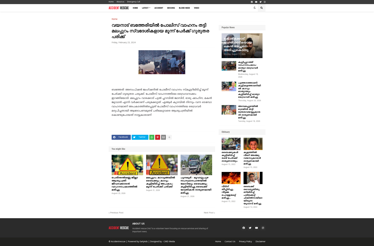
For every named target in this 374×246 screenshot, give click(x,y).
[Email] (163, 137)
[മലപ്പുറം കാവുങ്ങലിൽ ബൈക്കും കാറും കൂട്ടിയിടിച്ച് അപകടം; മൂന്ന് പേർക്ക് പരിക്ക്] (162, 165)
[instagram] (264, 2)
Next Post (209, 213)
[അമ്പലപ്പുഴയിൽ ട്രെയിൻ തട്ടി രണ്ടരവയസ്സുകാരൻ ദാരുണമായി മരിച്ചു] (229, 110)
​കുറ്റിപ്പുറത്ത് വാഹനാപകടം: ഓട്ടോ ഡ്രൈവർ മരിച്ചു (248, 66)
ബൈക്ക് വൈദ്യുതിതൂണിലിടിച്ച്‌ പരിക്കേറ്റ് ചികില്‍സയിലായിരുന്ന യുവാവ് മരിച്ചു (253, 195)
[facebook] (252, 2)
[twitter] (261, 2)
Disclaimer (260, 241)
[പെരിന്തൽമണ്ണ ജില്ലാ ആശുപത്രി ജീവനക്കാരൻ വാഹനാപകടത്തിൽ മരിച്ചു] (127, 165)
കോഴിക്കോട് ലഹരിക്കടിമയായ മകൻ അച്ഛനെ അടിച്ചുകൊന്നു (238, 44)
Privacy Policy (245, 241)
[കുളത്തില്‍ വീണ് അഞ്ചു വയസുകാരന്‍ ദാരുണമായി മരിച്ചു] (253, 144)
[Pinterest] (157, 137)
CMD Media (169, 241)
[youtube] (256, 2)
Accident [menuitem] (158, 8)
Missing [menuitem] (171, 8)
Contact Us (230, 241)
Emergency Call (133, 2)
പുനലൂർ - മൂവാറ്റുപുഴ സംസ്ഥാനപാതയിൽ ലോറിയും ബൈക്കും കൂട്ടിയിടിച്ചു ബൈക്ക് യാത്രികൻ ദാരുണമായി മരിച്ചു (196, 185)
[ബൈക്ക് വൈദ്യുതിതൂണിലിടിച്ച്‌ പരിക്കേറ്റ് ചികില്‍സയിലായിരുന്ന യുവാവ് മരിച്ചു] (253, 178)
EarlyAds (144, 241)
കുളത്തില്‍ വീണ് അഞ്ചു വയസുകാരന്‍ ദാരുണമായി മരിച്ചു (252, 158)
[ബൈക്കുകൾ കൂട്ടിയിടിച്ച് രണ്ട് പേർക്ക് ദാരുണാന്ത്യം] (231, 144)
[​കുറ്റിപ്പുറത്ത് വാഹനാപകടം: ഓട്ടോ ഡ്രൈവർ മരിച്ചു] (229, 66)
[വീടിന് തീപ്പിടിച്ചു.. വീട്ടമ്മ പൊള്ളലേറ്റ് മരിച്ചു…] (231, 178)
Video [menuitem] (196, 8)
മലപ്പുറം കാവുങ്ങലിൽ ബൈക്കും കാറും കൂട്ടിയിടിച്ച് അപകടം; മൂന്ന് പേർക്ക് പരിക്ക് (160, 182)
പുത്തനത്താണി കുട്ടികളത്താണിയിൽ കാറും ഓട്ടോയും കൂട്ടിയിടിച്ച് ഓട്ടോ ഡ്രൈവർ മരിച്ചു (249, 90)
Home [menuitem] (135, 8)
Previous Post (116, 213)
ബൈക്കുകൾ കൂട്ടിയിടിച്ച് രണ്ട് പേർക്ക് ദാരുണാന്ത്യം (230, 157)
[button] (254, 8)
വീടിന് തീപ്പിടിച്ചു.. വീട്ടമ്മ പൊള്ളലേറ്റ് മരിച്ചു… (229, 192)
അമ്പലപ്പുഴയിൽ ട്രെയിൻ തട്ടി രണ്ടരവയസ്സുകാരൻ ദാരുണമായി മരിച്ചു (249, 112)
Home (111, 2)
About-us (120, 2)
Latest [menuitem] (145, 8)
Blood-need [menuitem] (184, 8)
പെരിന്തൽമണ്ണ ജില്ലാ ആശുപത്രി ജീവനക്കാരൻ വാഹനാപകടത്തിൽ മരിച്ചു (125, 183)
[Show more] (169, 137)
